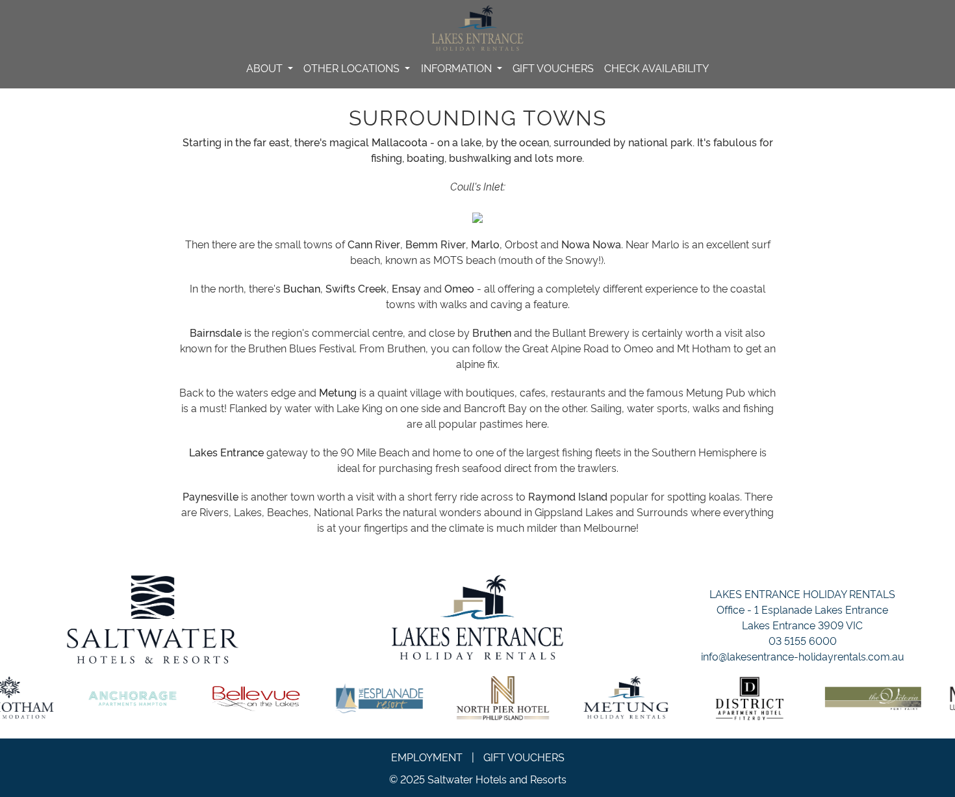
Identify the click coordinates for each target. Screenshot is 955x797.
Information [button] (457, 67)
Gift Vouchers (553, 67)
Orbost (521, 244)
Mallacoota (399, 142)
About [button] (265, 67)
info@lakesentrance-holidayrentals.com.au (802, 656)
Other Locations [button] (352, 67)
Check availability (656, 67)
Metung (338, 392)
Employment (427, 757)
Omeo (459, 288)
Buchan (301, 288)
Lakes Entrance (226, 452)
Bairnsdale (216, 332)
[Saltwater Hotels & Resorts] (152, 619)
